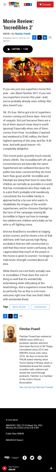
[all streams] (52, 468)
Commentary (40, 307)
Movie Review (19, 307)
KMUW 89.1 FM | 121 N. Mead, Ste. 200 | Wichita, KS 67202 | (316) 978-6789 (24, 426)
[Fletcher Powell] (9, 333)
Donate (46, 4)
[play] (4, 468)
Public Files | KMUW (15, 434)
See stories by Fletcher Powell (36, 387)
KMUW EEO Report (14, 440)
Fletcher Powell (22, 33)
